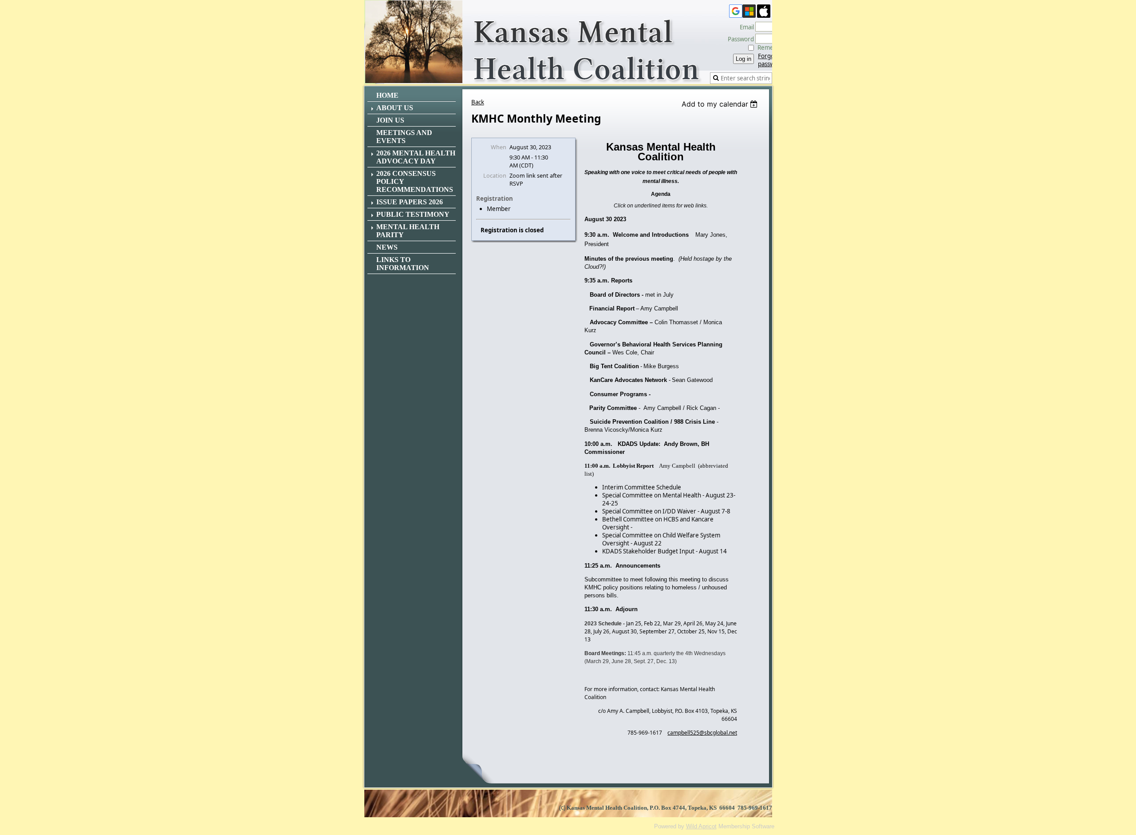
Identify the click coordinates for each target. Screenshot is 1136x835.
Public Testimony (413, 214)
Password (738, 39)
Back (477, 102)
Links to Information (402, 263)
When (498, 147)
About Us (394, 107)
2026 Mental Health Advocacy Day (415, 157)
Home (387, 95)
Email (744, 27)
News (387, 247)
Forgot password (771, 60)
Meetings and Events (404, 136)
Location (494, 175)
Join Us (390, 120)
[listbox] (721, 104)
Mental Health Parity (407, 231)
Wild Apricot (701, 826)
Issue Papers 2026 (409, 202)
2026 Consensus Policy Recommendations (414, 181)
